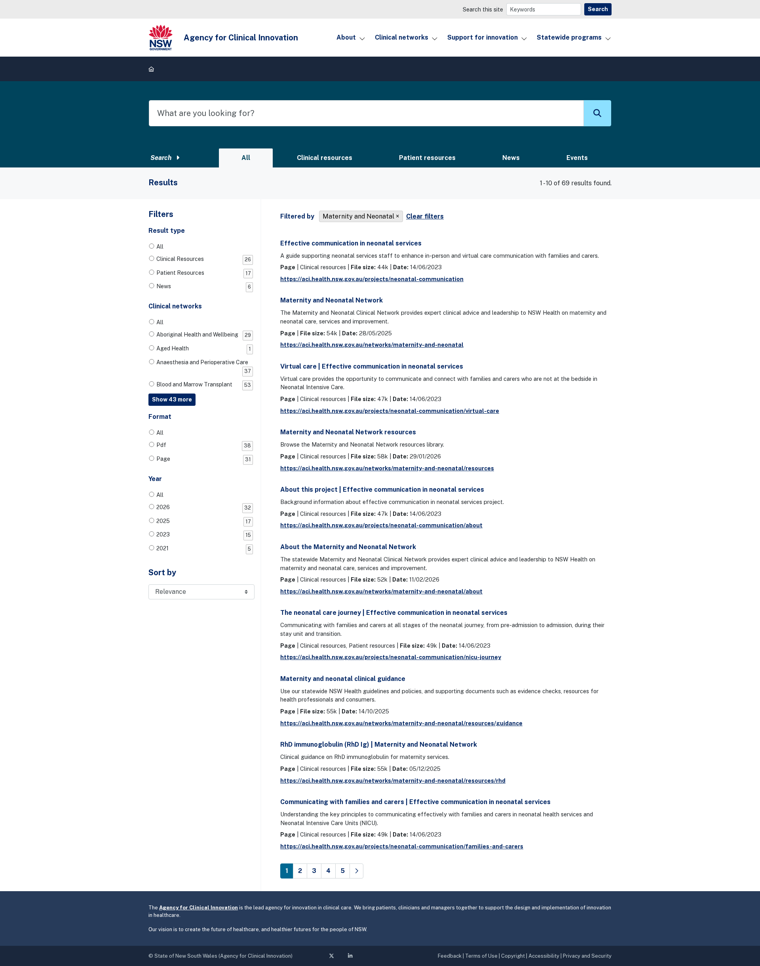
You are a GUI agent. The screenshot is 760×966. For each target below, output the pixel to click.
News (511, 158)
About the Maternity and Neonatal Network (348, 547)
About (346, 37)
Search (598, 9)
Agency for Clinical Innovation (198, 908)
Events (577, 158)
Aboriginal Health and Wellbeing (203, 334)
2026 (203, 507)
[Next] (356, 871)
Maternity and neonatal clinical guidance (342, 679)
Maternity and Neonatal (358, 216)
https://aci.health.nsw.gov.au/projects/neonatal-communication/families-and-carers (401, 846)
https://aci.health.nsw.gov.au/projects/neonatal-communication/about (381, 525)
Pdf (203, 445)
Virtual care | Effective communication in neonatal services (371, 366)
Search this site (483, 9)
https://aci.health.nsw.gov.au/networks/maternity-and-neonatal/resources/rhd (392, 780)
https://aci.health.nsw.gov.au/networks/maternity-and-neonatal (372, 344)
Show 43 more (172, 399)
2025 (203, 521)
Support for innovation (482, 37)
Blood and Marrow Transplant (203, 384)
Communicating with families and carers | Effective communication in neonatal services (415, 802)
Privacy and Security (587, 956)
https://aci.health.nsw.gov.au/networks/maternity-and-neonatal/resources (387, 468)
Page (203, 459)
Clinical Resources (203, 259)
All (245, 158)
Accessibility (543, 956)
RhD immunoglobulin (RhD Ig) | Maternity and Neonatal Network (378, 744)
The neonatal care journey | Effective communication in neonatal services (393, 612)
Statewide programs (569, 37)
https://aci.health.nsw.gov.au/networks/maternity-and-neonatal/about (381, 591)
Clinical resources (324, 158)
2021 (203, 548)
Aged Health (203, 348)
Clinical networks (401, 37)
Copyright (513, 956)
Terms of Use (481, 956)
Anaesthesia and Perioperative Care (203, 366)
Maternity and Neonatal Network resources (348, 432)
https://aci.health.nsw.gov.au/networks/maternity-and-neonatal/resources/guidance (401, 723)
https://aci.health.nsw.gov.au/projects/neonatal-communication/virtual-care (389, 410)
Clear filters (425, 216)
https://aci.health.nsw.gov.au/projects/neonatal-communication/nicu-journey (390, 657)
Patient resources (427, 158)
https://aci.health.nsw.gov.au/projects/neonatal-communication (372, 279)
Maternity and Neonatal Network (331, 300)
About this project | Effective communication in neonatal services (382, 489)
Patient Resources (203, 273)
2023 (203, 534)
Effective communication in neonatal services (351, 243)
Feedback (450, 956)
